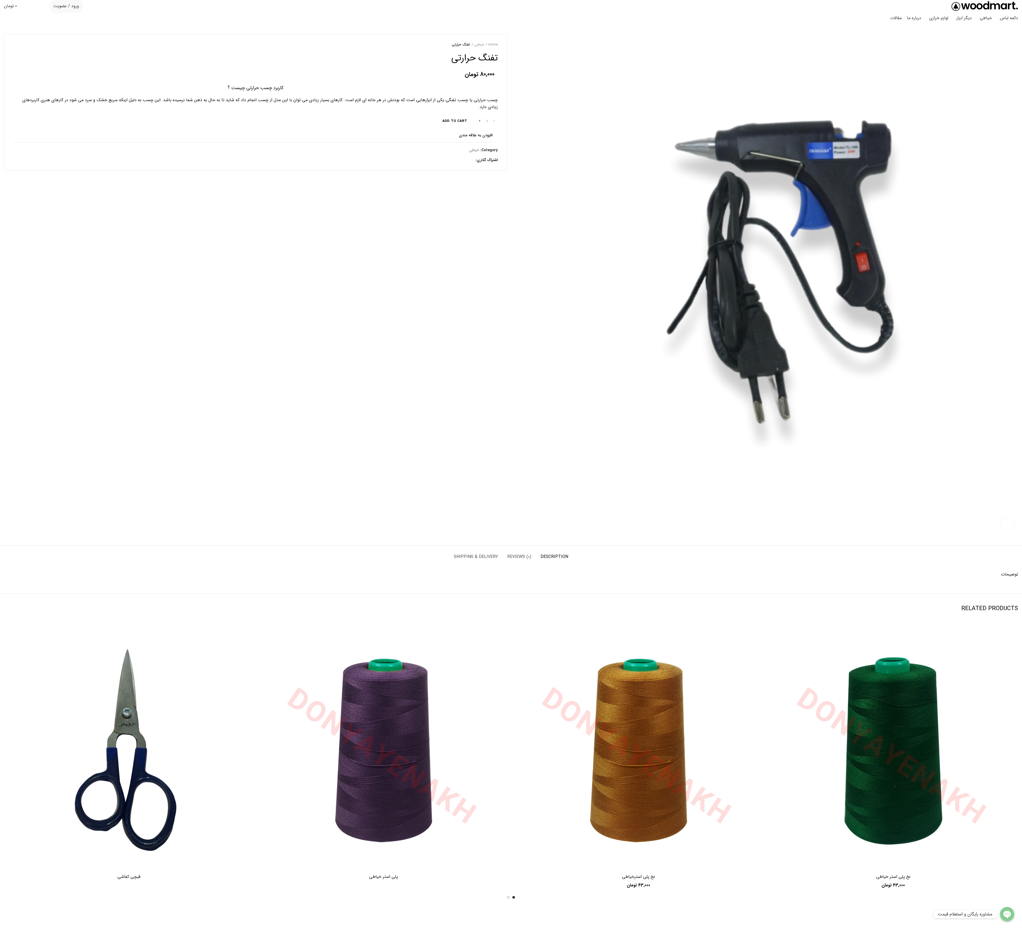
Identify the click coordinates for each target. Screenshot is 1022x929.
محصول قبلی (26, 44)
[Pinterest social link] (458, 160)
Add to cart (454, 121)
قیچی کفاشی (128, 876)
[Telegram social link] (446, 160)
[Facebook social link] (470, 160)
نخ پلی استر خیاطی (893, 876)
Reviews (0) (519, 556)
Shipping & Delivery (476, 556)
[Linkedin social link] (452, 160)
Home (493, 44)
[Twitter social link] (464, 160)
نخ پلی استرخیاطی (638, 876)
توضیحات (1009, 574)
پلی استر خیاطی (383, 876)
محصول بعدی (16, 44)
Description (554, 556)
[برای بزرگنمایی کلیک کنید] (1007, 524)
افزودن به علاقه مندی (476, 135)
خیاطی (479, 44)
